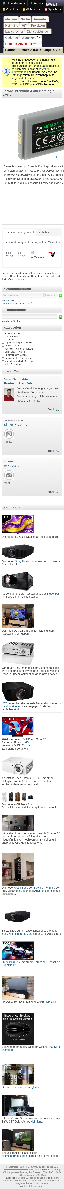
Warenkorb (29, 37)
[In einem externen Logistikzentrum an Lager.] (32, 253)
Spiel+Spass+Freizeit (15, 352)
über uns (11, 19)
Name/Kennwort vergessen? (17, 303)
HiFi (24, 25)
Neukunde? (8, 300)
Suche (25, 19)
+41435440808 (50, 1169)
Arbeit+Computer (13, 333)
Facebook (10, 1177)
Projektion (38, 25)
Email (50, 409)
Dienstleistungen (38, 31)
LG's (26, 742)
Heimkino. (37, 1121)
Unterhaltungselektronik (16, 355)
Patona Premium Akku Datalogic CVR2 (33, 50)
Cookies (50, 1177)
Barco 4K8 (53, 593)
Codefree (11, 37)
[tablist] (32, 248)
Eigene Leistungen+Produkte (18, 342)
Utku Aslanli (14, 465)
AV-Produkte (10, 339)
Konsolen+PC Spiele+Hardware (20, 349)
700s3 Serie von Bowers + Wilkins (34, 887)
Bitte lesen (32, 81)
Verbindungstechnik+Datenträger (20, 361)
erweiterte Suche (11, 321)
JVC (4, 703)
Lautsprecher (14, 31)
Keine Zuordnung (13, 364)
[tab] (19, 232)
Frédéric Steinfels (18, 383)
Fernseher (40, 19)
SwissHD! (50, 1002)
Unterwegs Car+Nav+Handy (18, 358)
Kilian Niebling (16, 424)
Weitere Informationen (32, 1186)
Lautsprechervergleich (25, 1087)
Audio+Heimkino (12, 336)
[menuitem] (14, 3)
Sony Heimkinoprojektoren (31, 561)
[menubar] (32, 6)
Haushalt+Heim (12, 346)
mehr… (36, 400)
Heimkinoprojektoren (14, 1155)
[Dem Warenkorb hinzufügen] (51, 256)
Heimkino (11, 25)
